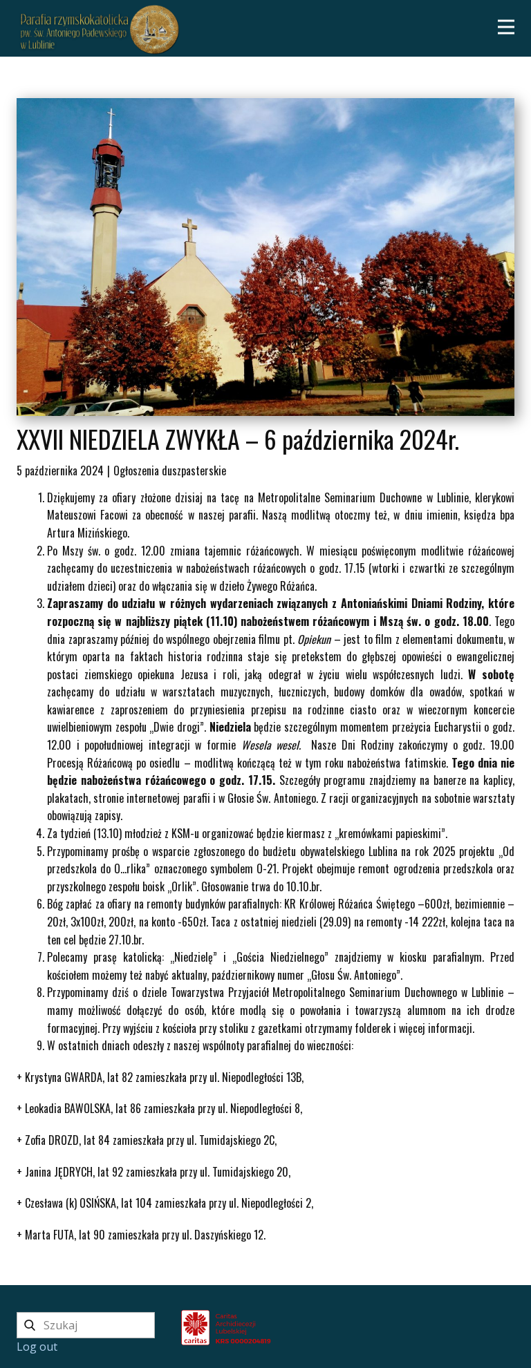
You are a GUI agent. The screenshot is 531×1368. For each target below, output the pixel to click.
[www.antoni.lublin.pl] (100, 29)
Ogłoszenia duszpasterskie (169, 470)
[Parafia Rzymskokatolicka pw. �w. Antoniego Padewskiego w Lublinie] (431, 1325)
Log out (37, 1346)
